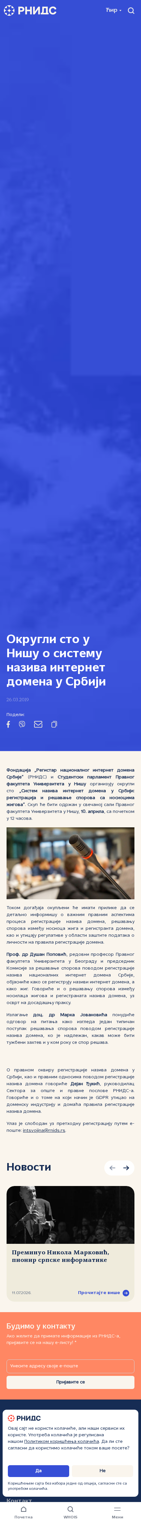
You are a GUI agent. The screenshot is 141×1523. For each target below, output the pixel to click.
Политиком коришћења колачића (61, 1442)
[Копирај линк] (54, 725)
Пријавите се (70, 1382)
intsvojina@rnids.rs (44, 1131)
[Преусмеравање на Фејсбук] (8, 725)
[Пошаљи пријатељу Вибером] (22, 725)
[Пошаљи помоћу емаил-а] (38, 725)
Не (103, 1471)
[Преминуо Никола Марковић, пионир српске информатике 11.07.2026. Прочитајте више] (70, 1215)
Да (38, 1471)
